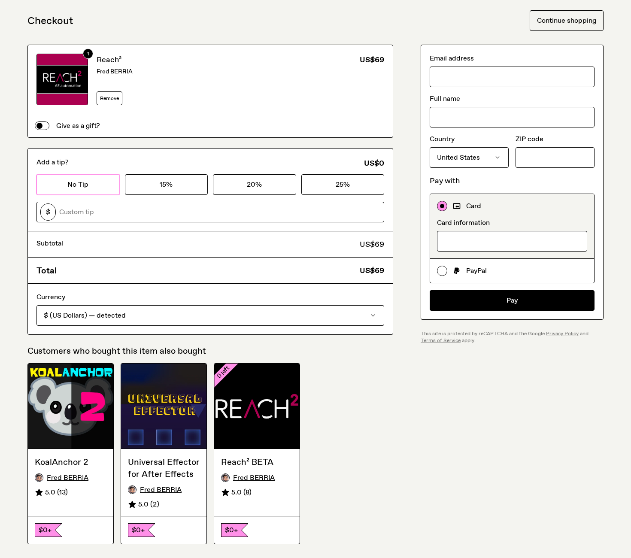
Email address (452, 58)
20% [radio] (254, 184)
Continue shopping (566, 20)
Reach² (109, 59)
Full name (445, 98)
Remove (109, 98)
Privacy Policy (562, 334)
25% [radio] (343, 184)
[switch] (42, 125)
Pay (512, 300)
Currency (50, 297)
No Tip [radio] (77, 184)
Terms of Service (441, 340)
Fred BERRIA (115, 71)
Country (442, 139)
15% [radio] (166, 184)
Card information (463, 222)
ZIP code (529, 139)
